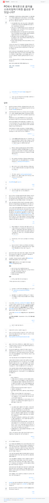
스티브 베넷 (32, 65)
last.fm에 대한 (17, 312)
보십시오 (19, 182)
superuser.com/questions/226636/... (22, 290)
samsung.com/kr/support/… (23, 161)
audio (10, 65)
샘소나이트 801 (31, 477)
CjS (13, 299)
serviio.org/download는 (26, 174)
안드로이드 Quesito (31, 133)
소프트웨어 (24, 484)
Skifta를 (14, 109)
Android (13, 1)
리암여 (33, 184)
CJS (33, 283)
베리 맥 (33, 320)
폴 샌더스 (32, 436)
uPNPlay (11, 263)
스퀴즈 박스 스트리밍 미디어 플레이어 (22, 302)
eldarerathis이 (15, 93)
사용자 (33, 491)
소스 (33, 67)
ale (13, 326)
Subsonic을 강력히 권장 (19, 210)
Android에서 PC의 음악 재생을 (18, 91)
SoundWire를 (12, 182)
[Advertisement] (21, 78)
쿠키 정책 (19, 498)
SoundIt (10, 482)
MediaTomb (30, 258)
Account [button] (43, 1)
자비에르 (32, 339)
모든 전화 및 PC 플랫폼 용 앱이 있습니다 (22, 213)
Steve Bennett (15, 99)
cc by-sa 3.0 (33, 498)
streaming (11, 67)
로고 (33, 221)
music (13, 65)
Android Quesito (15, 155)
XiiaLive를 (11, 308)
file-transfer (17, 65)
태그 (17, 1)
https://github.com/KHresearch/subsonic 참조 (19, 336)
